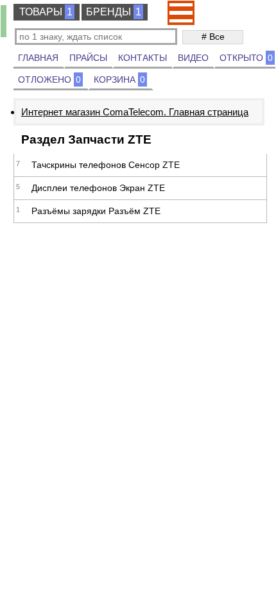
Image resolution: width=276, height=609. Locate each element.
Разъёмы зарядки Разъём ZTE (95, 211)
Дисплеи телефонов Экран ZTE (98, 188)
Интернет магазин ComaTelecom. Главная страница (134, 111)
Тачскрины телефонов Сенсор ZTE (105, 165)
